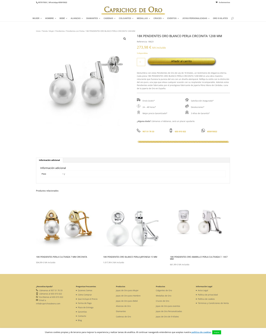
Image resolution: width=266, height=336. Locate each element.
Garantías (82, 311)
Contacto (82, 316)
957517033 (42, 2)
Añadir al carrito (181, 61)
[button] (124, 38)
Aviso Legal (203, 290)
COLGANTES (125, 18)
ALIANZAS (75, 18)
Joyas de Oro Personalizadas (169, 311)
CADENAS (108, 18)
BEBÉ (62, 18)
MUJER (36, 18)
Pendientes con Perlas (75, 31)
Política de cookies (206, 299)
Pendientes (60, 31)
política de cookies (201, 332)
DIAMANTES (92, 18)
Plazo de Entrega (85, 307)
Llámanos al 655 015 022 (50, 293)
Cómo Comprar (85, 294)
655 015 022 (180, 131)
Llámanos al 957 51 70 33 (50, 290)
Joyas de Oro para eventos (168, 306)
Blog (80, 320)
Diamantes (121, 311)
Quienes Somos (85, 290)
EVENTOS (172, 18)
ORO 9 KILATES (220, 18)
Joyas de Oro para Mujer (127, 290)
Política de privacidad (208, 294)
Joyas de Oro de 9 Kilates (167, 316)
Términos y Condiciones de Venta (213, 303)
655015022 (62, 2)
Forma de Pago (85, 303)
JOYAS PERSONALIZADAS (194, 18)
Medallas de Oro (163, 295)
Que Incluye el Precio (87, 299)
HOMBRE (49, 18)
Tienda (45, 31)
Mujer (51, 31)
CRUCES (158, 18)
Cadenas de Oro (123, 316)
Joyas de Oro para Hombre (128, 295)
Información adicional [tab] (49, 160)
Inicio (38, 31)
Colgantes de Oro (164, 290)
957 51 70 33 (148, 131)
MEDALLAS (142, 18)
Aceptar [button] (216, 332)
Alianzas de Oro (123, 306)
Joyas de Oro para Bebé (127, 301)
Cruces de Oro (162, 301)
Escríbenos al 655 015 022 (50, 297)
